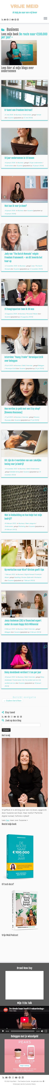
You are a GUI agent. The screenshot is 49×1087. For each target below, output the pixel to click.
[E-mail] (5, 19)
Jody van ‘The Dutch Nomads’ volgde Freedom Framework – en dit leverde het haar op (23, 257)
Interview (29, 365)
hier (7, 820)
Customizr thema (30, 1084)
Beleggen (41, 365)
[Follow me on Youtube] (13, 19)
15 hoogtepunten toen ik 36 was (19, 309)
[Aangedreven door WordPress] (43, 1081)
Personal (29, 314)
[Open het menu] (45, 18)
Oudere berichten (12, 700)
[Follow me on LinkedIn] (18, 19)
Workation (37, 577)
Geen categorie (30, 523)
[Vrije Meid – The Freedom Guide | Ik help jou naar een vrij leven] (24, 5)
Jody (32, 266)
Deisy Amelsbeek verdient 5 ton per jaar (23, 672)
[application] (24, 1019)
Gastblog (17, 577)
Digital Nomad (29, 574)
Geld (23, 365)
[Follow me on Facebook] (8, 19)
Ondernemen (26, 115)
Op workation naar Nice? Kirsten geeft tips (24, 569)
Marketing (22, 526)
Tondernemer (17, 680)
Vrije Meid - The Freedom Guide (20, 1081)
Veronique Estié (10, 368)
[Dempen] (42, 1031)
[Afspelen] (3, 1031)
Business (18, 115)
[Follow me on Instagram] (10, 19)
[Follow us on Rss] (3, 19)
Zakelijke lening (15, 472)
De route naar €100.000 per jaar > (24, 35)
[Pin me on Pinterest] (15, 19)
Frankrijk (38, 574)
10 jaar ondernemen (35, 163)
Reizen (35, 314)
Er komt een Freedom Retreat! (18, 110)
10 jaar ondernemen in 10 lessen (19, 157)
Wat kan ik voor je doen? (16, 205)
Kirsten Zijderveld (27, 577)
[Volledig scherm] (46, 1031)
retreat (39, 115)
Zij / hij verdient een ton (30, 680)
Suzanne (11, 118)
